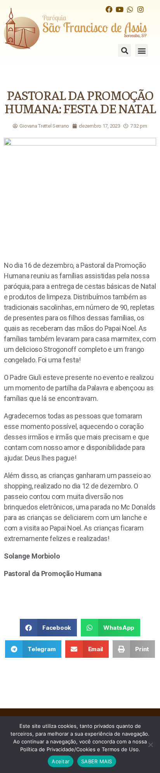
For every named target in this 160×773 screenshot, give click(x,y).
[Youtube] (119, 9)
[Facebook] (109, 9)
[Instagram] (140, 9)
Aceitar (61, 761)
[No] (150, 744)
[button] (124, 50)
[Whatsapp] (130, 9)
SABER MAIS (96, 761)
